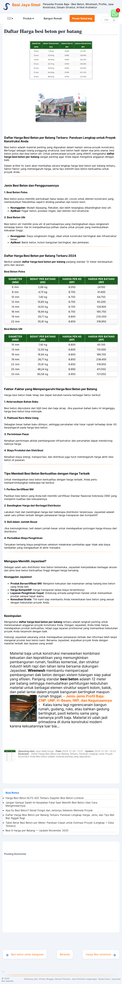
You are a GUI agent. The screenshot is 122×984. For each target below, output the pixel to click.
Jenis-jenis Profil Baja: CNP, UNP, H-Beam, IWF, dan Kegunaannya (75, 698)
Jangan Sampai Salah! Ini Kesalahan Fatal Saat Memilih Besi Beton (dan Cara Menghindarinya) (51, 804)
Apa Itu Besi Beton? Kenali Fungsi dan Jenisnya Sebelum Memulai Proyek (49, 810)
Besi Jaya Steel (26, 5)
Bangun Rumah (53, 18)
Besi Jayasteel (7, 981)
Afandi (42, 979)
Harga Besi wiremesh (98, 954)
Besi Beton (12, 792)
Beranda (65, 954)
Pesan (82, 18)
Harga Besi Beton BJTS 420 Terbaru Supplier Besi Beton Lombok (45, 798)
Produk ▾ (28, 18)
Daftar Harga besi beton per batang (43, 31)
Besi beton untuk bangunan (27, 954)
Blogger (50, 979)
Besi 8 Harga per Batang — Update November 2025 (37, 830)
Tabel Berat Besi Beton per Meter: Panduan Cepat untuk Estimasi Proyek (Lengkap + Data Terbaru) (60, 824)
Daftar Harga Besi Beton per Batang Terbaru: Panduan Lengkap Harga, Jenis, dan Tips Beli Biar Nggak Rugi (60, 816)
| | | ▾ (10, 18)
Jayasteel (115, 979)
